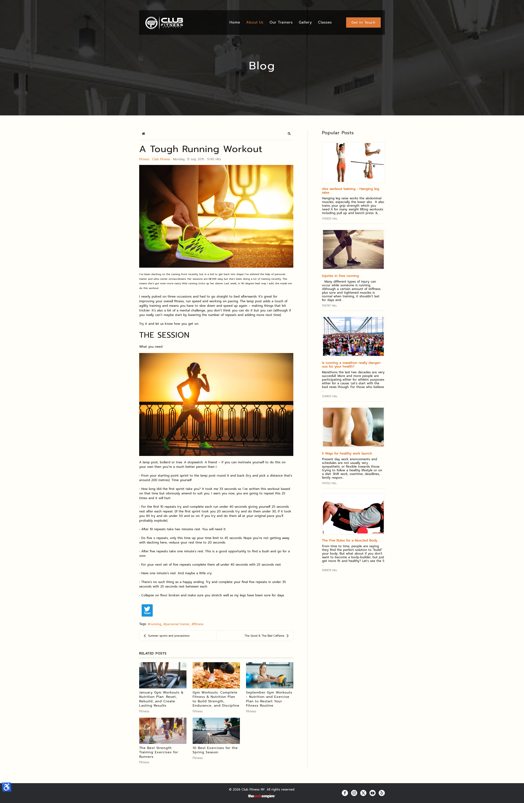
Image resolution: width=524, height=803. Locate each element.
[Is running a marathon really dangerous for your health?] (353, 336)
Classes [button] (325, 22)
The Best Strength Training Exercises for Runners (158, 752)
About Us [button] (254, 22)
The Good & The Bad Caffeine (264, 636)
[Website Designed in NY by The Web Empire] (262, 796)
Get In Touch (363, 22)
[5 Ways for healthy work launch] (353, 427)
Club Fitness (161, 159)
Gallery (305, 22)
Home (234, 22)
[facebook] (345, 793)
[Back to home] (164, 22)
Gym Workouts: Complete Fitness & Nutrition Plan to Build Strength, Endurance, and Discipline (216, 699)
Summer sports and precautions (169, 636)
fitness (198, 624)
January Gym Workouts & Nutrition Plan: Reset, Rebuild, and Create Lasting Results (161, 699)
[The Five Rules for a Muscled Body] (353, 514)
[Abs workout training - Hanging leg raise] (353, 162)
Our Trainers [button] (281, 22)
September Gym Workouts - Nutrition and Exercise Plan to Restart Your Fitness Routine (269, 699)
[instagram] (354, 793)
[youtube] (372, 793)
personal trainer (178, 624)
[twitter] (363, 793)
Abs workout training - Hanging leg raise (350, 190)
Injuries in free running (340, 275)
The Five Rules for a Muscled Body (349, 540)
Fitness (144, 159)
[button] (289, 134)
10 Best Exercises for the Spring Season (215, 750)
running (155, 624)
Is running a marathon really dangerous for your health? (352, 364)
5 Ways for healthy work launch (347, 453)
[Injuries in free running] (353, 249)
